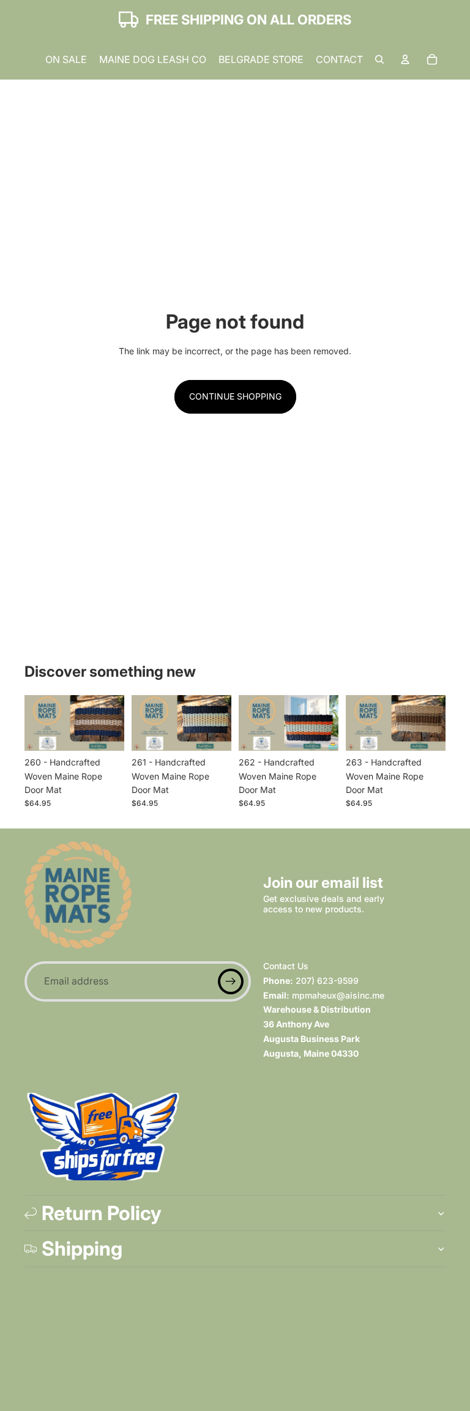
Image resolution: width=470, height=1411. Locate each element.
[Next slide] (110, 722)
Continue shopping (235, 396)
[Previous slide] (37, 722)
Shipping (82, 1248)
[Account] (405, 59)
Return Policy (102, 1213)
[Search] (379, 59)
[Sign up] (231, 981)
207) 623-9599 (327, 980)
